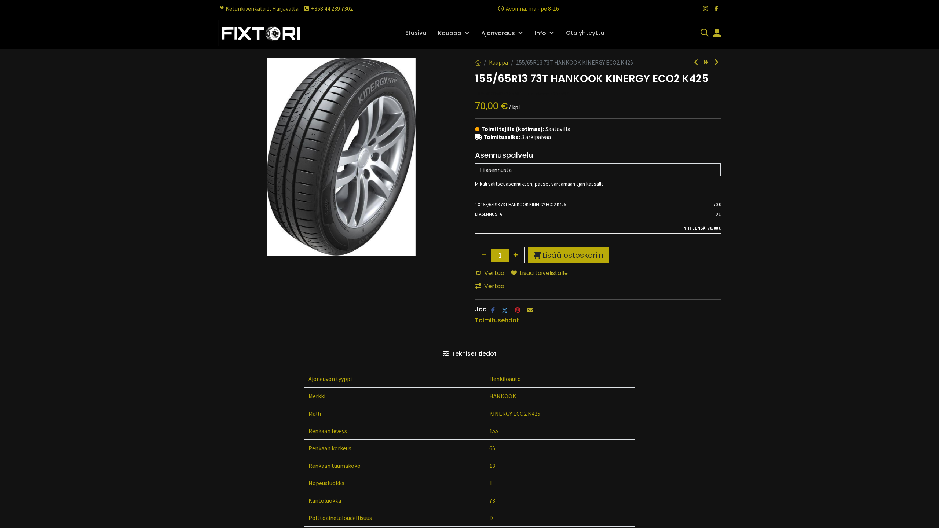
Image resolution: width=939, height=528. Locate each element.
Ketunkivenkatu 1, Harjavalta (262, 8)
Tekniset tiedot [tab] (473, 353)
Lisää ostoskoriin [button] (572, 255)
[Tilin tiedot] (717, 33)
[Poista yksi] (483, 255)
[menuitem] (415, 33)
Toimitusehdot (497, 320)
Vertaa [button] (494, 273)
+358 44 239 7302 (332, 8)
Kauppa (498, 62)
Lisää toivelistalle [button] (544, 273)
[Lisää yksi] (516, 255)
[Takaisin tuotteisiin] (706, 62)
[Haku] (705, 33)
